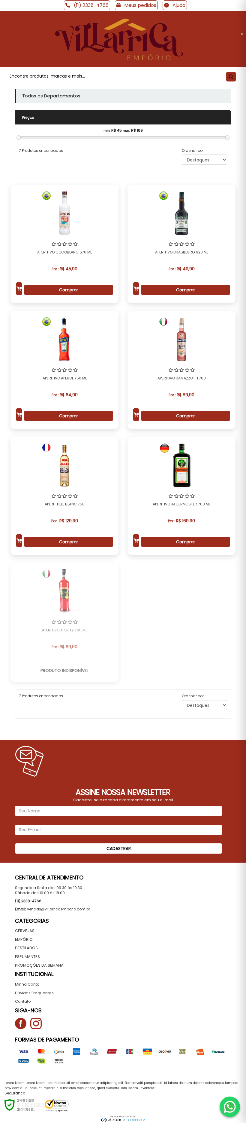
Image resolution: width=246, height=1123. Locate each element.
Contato (23, 1001)
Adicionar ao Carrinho (19, 288)
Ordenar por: (193, 150)
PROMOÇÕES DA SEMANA (39, 965)
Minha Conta (27, 984)
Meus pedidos (139, 5)
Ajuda (178, 5)
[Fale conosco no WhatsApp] (230, 1107)
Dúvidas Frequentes (34, 993)
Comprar (68, 290)
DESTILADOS (26, 948)
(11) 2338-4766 (91, 5)
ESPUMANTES (27, 956)
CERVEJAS (24, 931)
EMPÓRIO (24, 939)
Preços (28, 117)
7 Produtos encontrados (41, 150)
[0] (235, 39)
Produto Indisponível (64, 670)
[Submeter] (230, 76)
